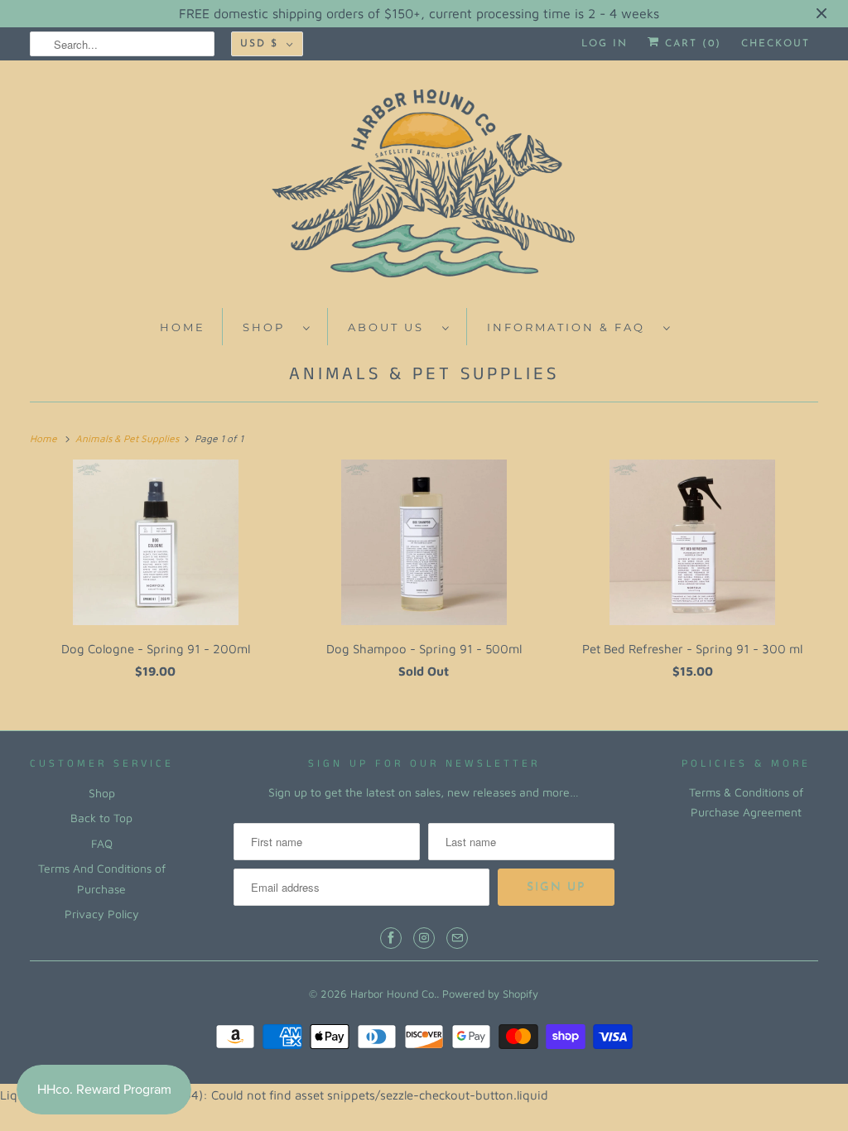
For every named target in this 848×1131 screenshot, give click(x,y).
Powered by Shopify (490, 993)
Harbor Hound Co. (393, 993)
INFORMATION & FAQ (571, 327)
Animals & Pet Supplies (424, 374)
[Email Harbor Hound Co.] (457, 938)
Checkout (775, 44)
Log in (604, 44)
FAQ (102, 843)
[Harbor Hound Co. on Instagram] (424, 938)
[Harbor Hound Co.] (424, 188)
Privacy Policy (102, 914)
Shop (102, 793)
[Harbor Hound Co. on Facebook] (391, 938)
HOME (182, 327)
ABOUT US (391, 327)
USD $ (259, 44)
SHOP (269, 327)
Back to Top (101, 818)
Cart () (690, 44)
